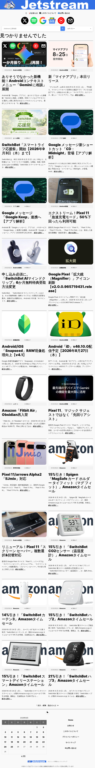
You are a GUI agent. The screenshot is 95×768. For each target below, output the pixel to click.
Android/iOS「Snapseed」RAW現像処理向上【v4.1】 (23, 350)
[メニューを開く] (26, 13)
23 (43, 742)
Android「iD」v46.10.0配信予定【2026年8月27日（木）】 (70, 350)
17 (5, 742)
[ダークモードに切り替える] (47, 712)
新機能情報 (62, 267)
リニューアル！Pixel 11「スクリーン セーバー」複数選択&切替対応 (24, 551)
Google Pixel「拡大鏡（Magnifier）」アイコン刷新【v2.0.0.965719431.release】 (70, 282)
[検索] (62, 28)
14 (31, 737)
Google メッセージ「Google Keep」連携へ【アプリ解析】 (21, 217)
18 (12, 742)
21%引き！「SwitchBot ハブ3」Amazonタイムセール (70, 680)
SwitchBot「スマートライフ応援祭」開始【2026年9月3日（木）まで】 (23, 149)
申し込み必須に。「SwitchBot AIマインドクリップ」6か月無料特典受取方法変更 (24, 280)
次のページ (53, 705)
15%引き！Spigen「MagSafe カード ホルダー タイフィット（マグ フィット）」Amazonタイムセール (70, 482)
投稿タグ (28, 70)
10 (5, 737)
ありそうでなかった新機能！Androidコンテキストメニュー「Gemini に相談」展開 (24, 83)
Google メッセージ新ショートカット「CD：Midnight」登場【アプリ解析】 (70, 151)
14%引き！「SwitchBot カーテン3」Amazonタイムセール (23, 619)
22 (37, 742)
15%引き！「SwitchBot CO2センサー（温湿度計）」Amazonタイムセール (69, 553)
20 (24, 742)
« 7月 (23, 756)
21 (31, 742)
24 (5, 747)
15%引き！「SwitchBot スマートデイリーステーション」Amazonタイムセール (23, 680)
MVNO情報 (16, 468)
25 (12, 747)
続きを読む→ (25, 103)
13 (24, 737)
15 (37, 737)
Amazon (62, 468)
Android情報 (17, 70)
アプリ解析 (62, 138)
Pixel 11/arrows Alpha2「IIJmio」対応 (21, 476)
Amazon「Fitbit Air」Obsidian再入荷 (20, 412)
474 (44, 705)
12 (18, 737)
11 (12, 737)
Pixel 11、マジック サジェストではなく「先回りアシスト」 (69, 414)
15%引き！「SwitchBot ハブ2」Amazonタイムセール (70, 617)
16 (43, 737)
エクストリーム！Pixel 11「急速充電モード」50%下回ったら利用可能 (69, 217)
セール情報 (16, 138)
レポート (15, 404)
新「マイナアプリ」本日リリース (69, 79)
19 (18, 742)
